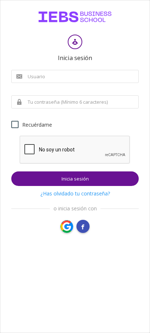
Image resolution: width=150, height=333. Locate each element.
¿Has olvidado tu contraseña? (75, 193)
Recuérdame (37, 124)
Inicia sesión (75, 178)
